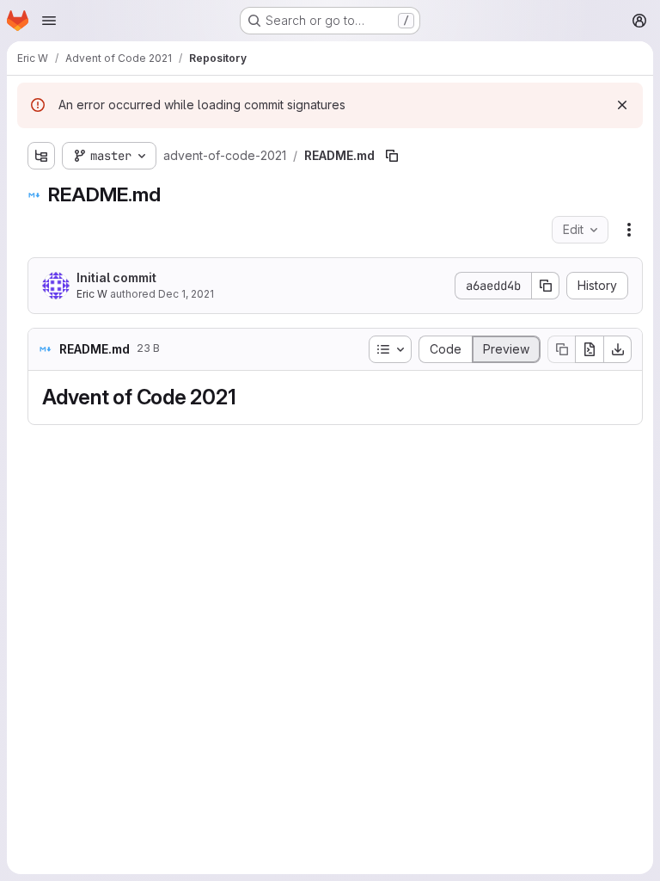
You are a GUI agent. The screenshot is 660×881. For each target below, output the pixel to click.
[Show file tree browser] (41, 155)
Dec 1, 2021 (186, 293)
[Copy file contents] (561, 349)
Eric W (91, 293)
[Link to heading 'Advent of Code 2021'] (246, 397)
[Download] (618, 349)
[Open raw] (589, 349)
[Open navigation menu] (49, 20)
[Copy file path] (392, 155)
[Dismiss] (622, 105)
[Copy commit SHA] (545, 285)
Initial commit (116, 277)
